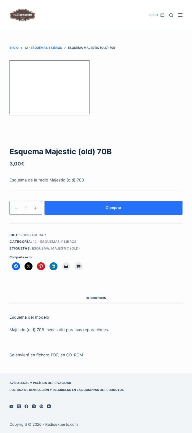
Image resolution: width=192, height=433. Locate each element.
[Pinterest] (41, 406)
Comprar (114, 207)
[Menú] (180, 15)
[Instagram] (34, 406)
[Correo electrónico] (11, 406)
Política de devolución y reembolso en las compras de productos (67, 390)
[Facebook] (26, 406)
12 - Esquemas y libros (54, 242)
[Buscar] (171, 15)
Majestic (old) (65, 248)
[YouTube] (49, 406)
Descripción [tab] (96, 298)
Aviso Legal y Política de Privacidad (40, 383)
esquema (41, 248)
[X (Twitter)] (19, 406)
